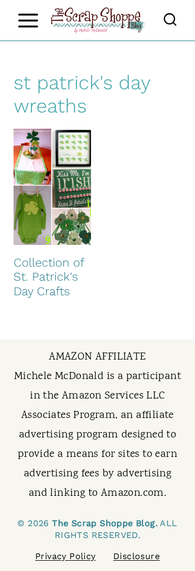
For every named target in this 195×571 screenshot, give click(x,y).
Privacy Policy (65, 556)
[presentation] (52, 187)
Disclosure (136, 556)
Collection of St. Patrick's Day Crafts (49, 277)
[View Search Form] (170, 20)
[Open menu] (28, 20)
